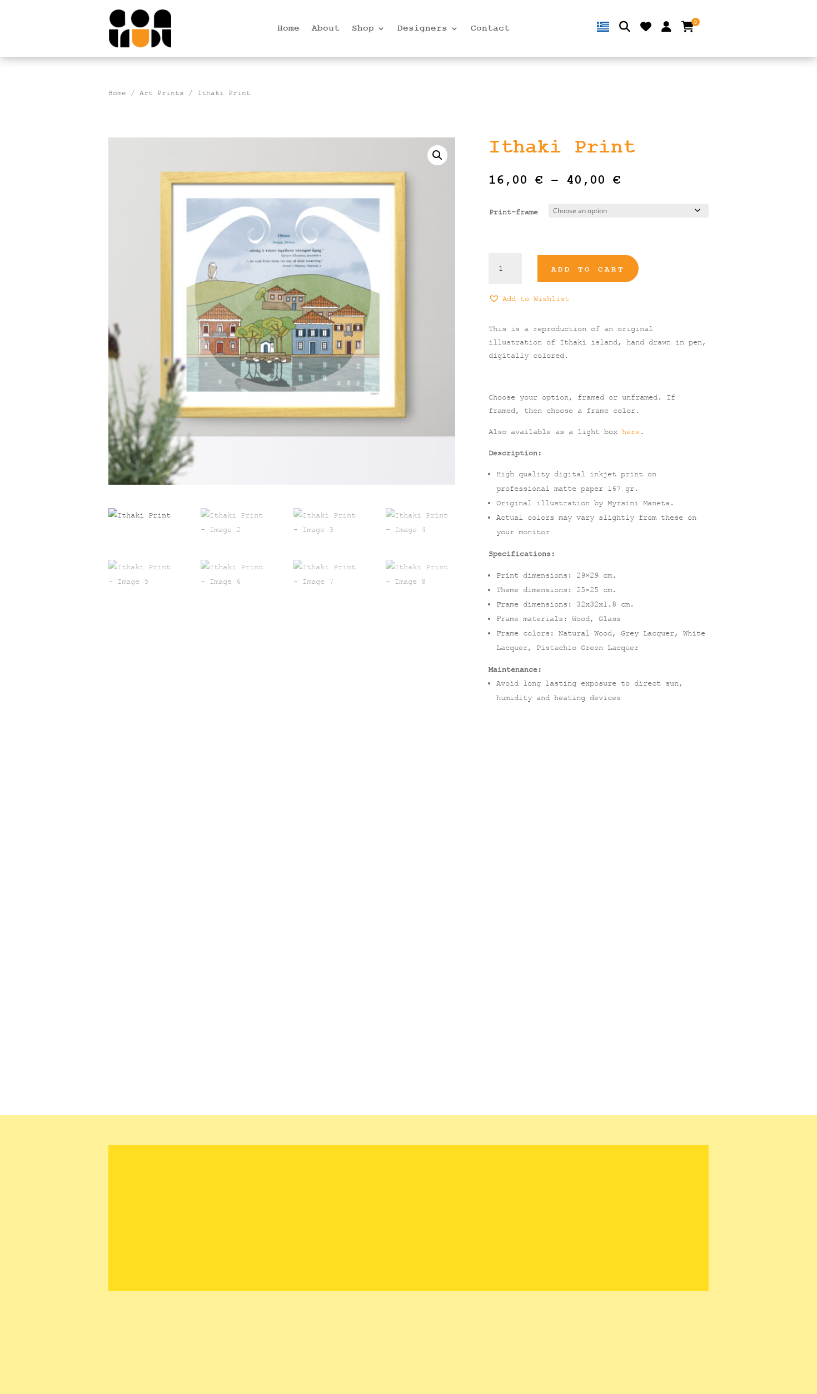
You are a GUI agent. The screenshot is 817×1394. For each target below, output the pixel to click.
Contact (490, 28)
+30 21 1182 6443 (578, 1184)
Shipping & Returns (374, 1166)
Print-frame (513, 211)
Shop (363, 28)
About (326, 28)
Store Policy (356, 1184)
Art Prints (162, 92)
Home (288, 28)
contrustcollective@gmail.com (605, 1200)
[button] (437, 155)
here (631, 431)
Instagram (561, 1218)
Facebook (559, 1235)
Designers (422, 28)
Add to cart (588, 269)
